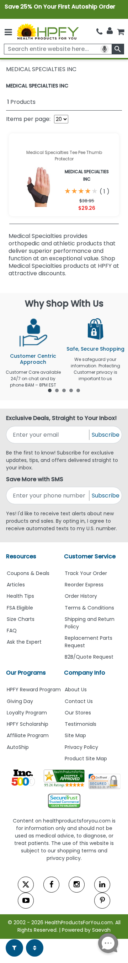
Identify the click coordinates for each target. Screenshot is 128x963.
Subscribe (105, 435)
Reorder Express (84, 584)
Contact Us (79, 701)
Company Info (84, 672)
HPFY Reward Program (34, 689)
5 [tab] (78, 390)
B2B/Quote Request (89, 656)
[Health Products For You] (47, 31)
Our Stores (78, 712)
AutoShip (18, 747)
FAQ (12, 630)
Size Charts (20, 619)
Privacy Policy (81, 747)
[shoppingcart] (120, 31)
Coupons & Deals (28, 573)
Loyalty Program (27, 712)
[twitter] (26, 885)
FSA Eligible (20, 607)
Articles (16, 584)
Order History (81, 596)
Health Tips (20, 596)
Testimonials (80, 724)
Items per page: (28, 119)
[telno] (99, 31)
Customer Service (90, 556)
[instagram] (77, 885)
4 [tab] (71, 390)
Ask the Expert (24, 641)
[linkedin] (102, 885)
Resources (21, 556)
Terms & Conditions (89, 607)
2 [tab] (56, 390)
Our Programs (26, 672)
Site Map (75, 735)
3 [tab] (64, 390)
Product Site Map (86, 758)
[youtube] (26, 901)
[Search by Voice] (104, 49)
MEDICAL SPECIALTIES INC (37, 85)
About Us (76, 689)
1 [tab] (49, 390)
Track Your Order (86, 573)
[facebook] (51, 885)
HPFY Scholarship (27, 724)
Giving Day (20, 701)
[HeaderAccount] (110, 31)
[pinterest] (102, 901)
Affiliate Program (28, 735)
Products (21, 102)
